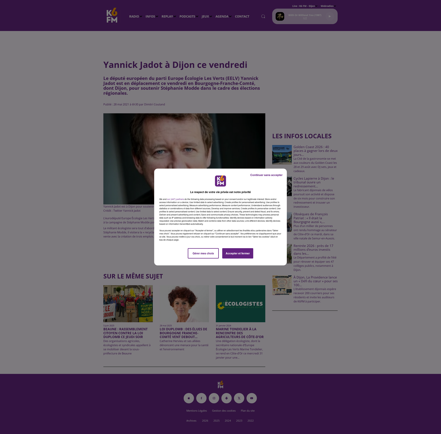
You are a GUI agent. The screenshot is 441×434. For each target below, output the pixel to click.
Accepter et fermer (238, 253)
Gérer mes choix (203, 253)
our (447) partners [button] (175, 199)
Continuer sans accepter (266, 175)
